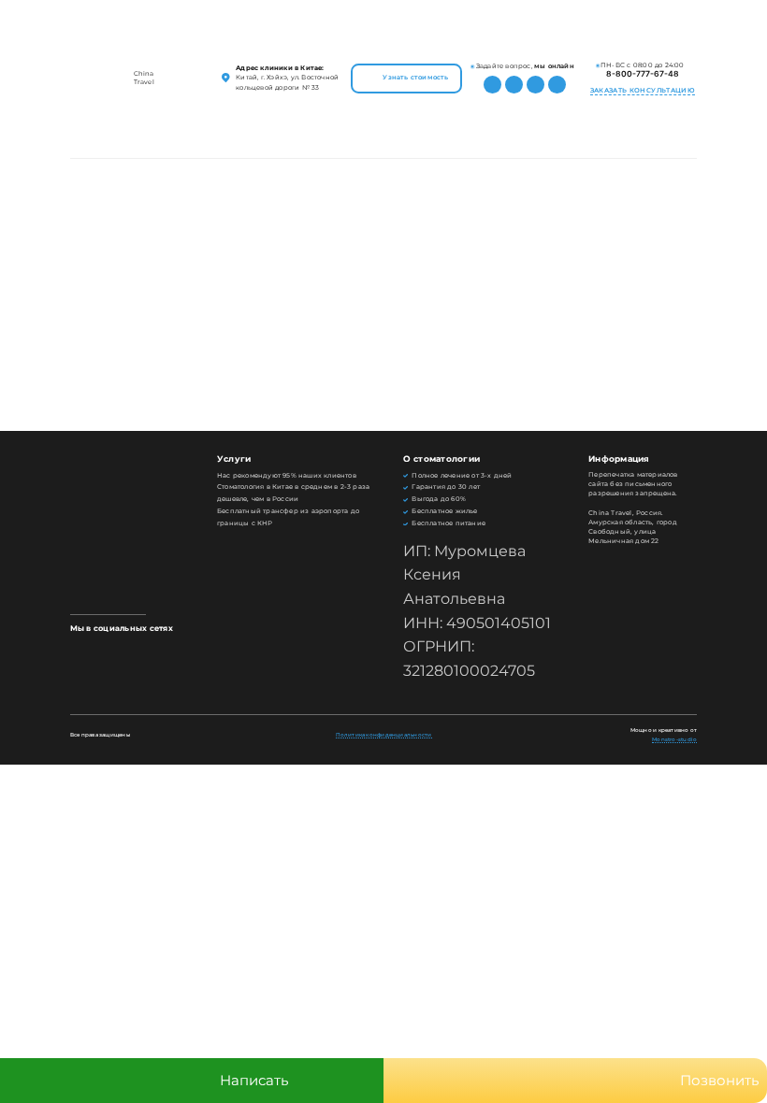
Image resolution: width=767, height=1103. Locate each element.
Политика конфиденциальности (384, 735)
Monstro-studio (674, 739)
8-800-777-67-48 (642, 74)
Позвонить (719, 1080)
